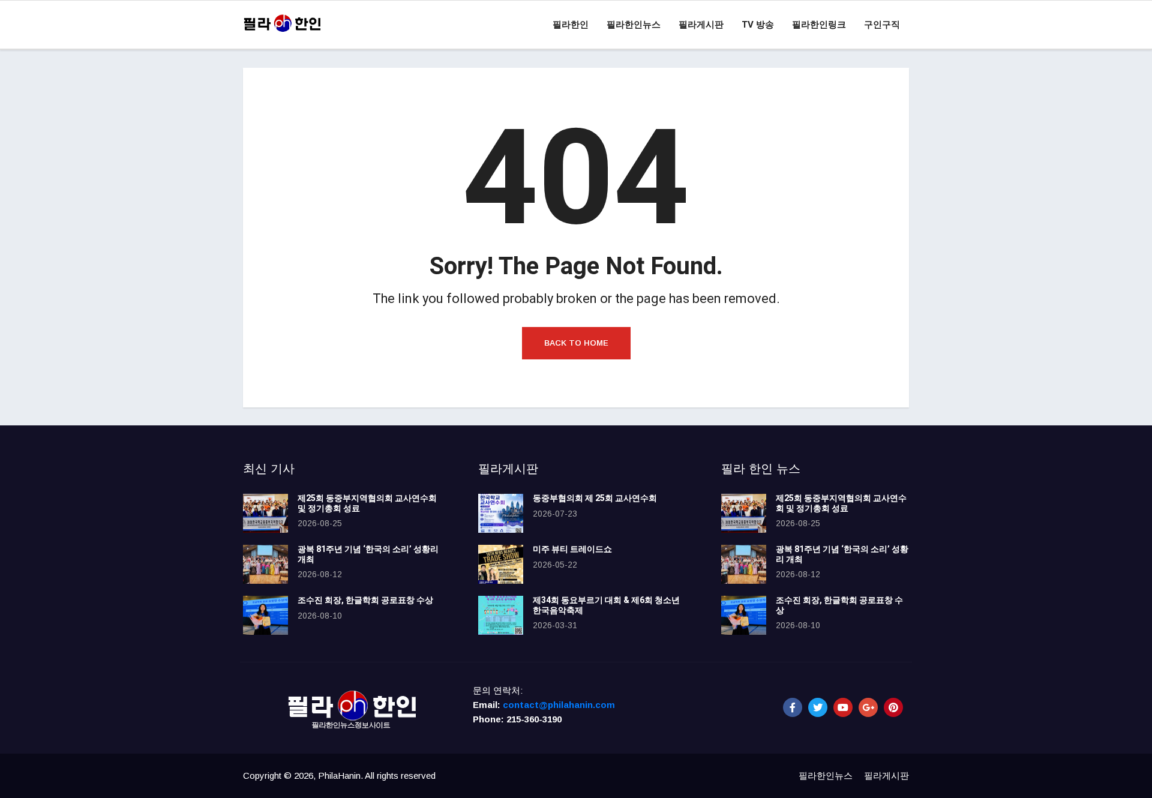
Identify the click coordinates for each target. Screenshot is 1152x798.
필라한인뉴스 (634, 24)
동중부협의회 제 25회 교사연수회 (595, 498)
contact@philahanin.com (559, 705)
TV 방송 (758, 24)
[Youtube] (843, 707)
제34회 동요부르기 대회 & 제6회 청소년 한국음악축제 (606, 605)
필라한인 (571, 24)
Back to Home (576, 342)
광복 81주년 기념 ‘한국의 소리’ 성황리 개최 (368, 554)
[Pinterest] (893, 707)
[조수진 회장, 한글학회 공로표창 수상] (265, 615)
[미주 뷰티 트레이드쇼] (500, 564)
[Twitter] (817, 707)
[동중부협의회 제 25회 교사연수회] (500, 513)
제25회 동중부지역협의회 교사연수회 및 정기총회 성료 (367, 503)
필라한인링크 (819, 24)
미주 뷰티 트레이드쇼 (572, 549)
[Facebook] (792, 707)
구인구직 (882, 24)
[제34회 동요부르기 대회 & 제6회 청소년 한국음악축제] (500, 615)
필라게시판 (701, 24)
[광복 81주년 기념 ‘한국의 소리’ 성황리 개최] (265, 564)
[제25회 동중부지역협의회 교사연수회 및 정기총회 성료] (265, 513)
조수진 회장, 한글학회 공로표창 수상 (365, 600)
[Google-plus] (868, 707)
